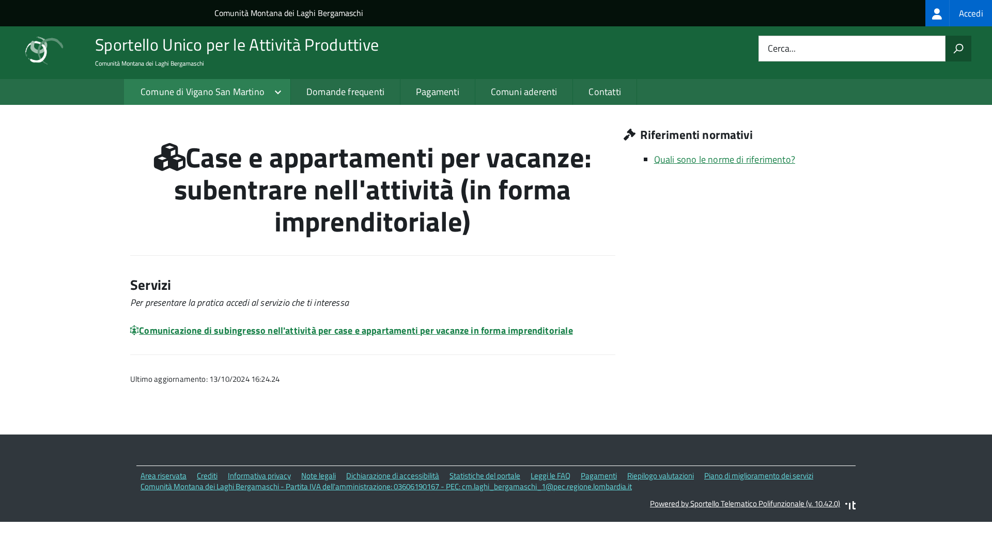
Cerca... (782, 48)
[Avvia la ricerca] (958, 48)
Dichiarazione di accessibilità (392, 476)
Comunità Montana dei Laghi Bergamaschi (288, 13)
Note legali (318, 476)
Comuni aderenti (524, 92)
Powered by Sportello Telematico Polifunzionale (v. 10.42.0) (745, 503)
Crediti (207, 476)
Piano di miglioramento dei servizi (758, 476)
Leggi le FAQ (550, 476)
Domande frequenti (345, 92)
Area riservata (164, 476)
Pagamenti (437, 92)
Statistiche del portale (485, 476)
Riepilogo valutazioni (660, 476)
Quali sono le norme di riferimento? (724, 159)
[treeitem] (958, 13)
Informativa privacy (259, 476)
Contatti (604, 92)
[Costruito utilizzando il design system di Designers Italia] (850, 506)
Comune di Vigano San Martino (203, 92)
